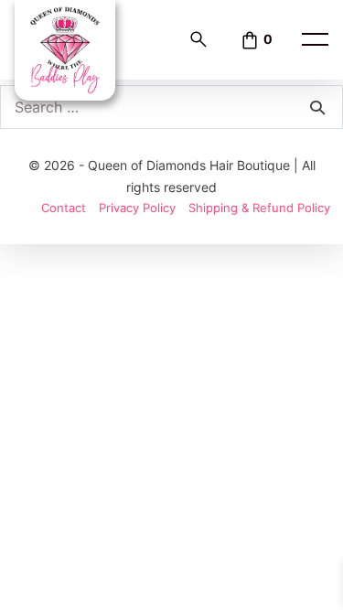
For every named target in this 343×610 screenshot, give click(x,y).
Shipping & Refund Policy (259, 208)
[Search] (317, 107)
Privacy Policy (137, 208)
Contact (63, 208)
